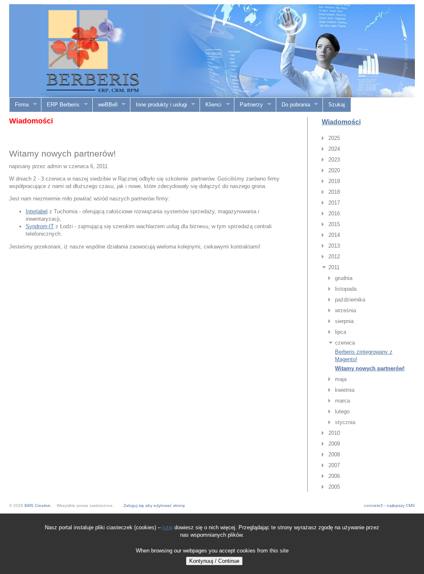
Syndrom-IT (40, 226)
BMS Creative (37, 505)
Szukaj (336, 104)
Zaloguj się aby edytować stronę (154, 505)
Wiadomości (341, 121)
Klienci (211, 104)
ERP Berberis (60, 104)
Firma (19, 104)
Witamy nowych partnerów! (370, 368)
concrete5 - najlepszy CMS (389, 505)
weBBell (105, 104)
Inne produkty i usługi (158, 104)
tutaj (167, 527)
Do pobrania (293, 104)
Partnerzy (248, 104)
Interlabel (37, 211)
